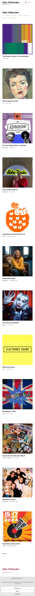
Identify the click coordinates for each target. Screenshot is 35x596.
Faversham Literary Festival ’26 (13, 234)
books (7, 15)
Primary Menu (26, 2)
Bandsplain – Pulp (8, 411)
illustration (26, 15)
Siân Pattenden (10, 2)
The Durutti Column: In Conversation (15, 56)
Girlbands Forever (8, 278)
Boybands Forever (9, 499)
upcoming (14, 18)
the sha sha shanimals (10, 323)
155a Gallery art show (10, 101)
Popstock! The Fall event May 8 (13, 456)
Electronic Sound (8, 367)
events (20, 15)
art (3, 15)
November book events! (11, 544)
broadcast (13, 15)
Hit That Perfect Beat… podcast (14, 145)
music (4, 18)
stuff (8, 18)
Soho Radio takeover (10, 190)
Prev (4, 553)
